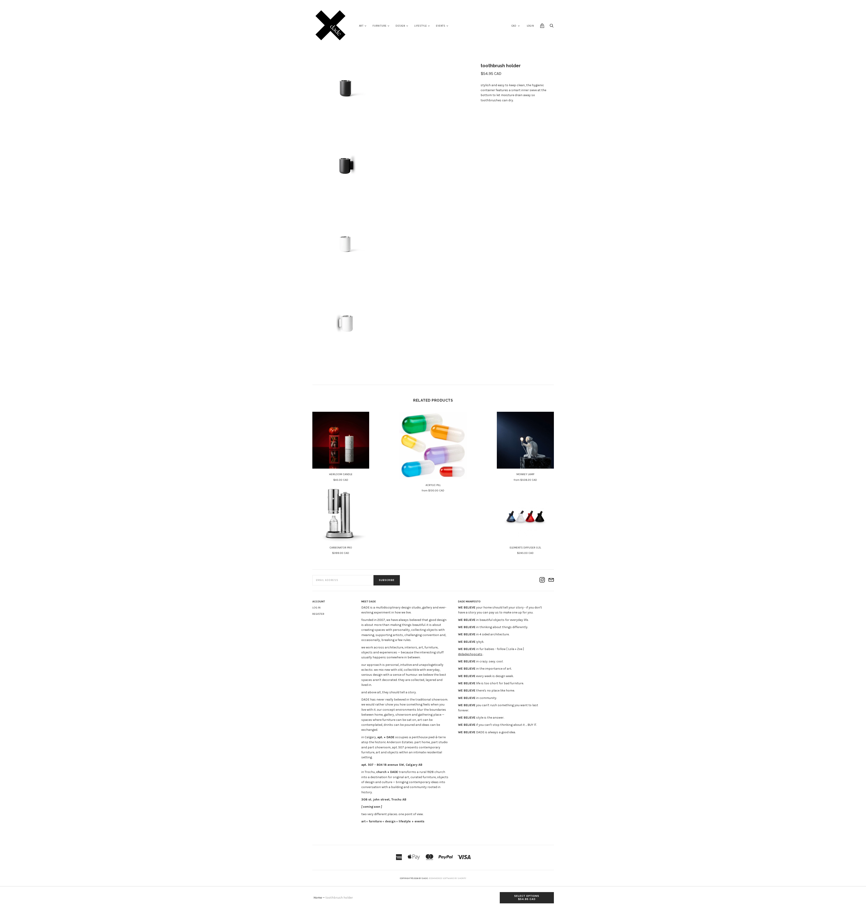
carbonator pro (340, 547)
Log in (316, 607)
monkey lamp (525, 474)
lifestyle (420, 25)
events (440, 25)
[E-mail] (551, 580)
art (361, 25)
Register (318, 613)
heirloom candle (340, 474)
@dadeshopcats (470, 654)
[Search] (551, 27)
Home (317, 898)
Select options (526, 897)
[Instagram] (542, 580)
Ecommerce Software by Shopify (447, 878)
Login (530, 25)
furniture (380, 25)
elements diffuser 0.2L (525, 547)
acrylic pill (433, 485)
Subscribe (386, 580)
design (400, 25)
